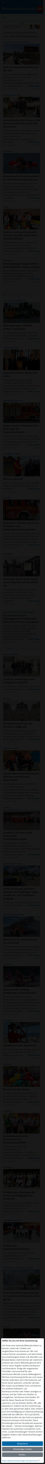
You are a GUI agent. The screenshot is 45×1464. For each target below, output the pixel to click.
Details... (22, 1454)
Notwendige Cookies (22, 1449)
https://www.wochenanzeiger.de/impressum (20, 1461)
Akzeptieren (22, 1443)
